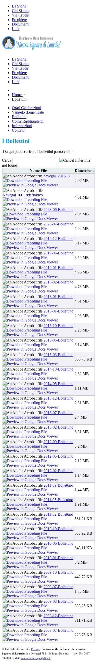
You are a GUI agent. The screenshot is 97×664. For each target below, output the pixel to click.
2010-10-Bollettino (58, 529)
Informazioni (22, 126)
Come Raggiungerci (28, 121)
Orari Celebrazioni (26, 108)
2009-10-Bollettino (58, 572)
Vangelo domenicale (28, 112)
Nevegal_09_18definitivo (23, 195)
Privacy (35, 649)
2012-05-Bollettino (58, 456)
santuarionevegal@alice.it (35, 658)
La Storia (19, 6)
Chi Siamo (20, 11)
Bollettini (19, 117)
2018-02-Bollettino (58, 282)
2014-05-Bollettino (58, 384)
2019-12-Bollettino (58, 238)
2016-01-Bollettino (58, 311)
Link (15, 29)
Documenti (20, 24)
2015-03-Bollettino (58, 355)
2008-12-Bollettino (58, 616)
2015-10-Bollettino (58, 325)
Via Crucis (20, 15)
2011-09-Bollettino (58, 485)
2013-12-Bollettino (58, 398)
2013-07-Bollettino (58, 413)
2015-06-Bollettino (58, 340)
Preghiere (19, 20)
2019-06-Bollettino (58, 253)
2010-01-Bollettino (58, 558)
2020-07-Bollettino (58, 224)
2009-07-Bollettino (58, 587)
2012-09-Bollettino (58, 442)
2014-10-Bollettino (58, 369)
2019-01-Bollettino (58, 267)
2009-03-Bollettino (58, 601)
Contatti (18, 130)
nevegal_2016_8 (57, 176)
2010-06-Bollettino (58, 543)
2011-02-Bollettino (58, 514)
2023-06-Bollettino (58, 209)
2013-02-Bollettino (58, 427)
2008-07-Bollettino (58, 630)
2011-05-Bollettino (58, 500)
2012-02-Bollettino (58, 471)
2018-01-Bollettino (58, 296)
